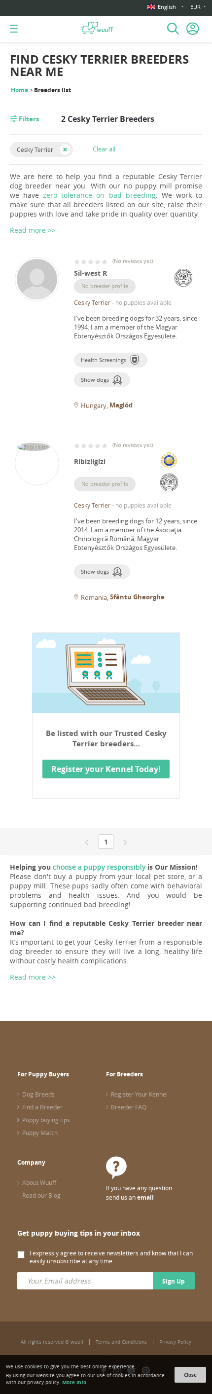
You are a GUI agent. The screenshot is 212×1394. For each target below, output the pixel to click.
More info (74, 1382)
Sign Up (173, 1281)
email (145, 1197)
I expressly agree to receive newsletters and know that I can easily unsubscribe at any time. (111, 1257)
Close (190, 1374)
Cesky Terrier (35, 149)
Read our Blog (41, 1195)
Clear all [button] (104, 149)
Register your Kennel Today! (106, 769)
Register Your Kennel (139, 1094)
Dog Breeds (38, 1094)
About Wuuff (39, 1182)
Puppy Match (40, 1133)
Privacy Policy (175, 1342)
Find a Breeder (42, 1107)
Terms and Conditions (121, 1342)
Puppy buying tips (46, 1120)
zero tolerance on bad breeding (99, 195)
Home (19, 90)
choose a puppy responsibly (99, 867)
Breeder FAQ (128, 1107)
